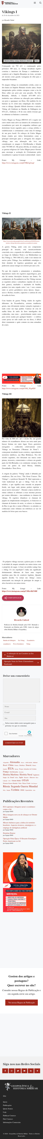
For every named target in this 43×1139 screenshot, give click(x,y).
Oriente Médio (16, 781)
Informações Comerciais (12, 1122)
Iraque (5, 777)
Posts (36, 61)
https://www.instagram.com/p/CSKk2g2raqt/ (18, 163)
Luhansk (5, 781)
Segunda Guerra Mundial (24, 786)
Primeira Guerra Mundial (10, 783)
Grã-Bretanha (14, 772)
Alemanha (15, 762)
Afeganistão (6, 762)
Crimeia (16, 765)
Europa (16, 769)
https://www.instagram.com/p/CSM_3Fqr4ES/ (19, 388)
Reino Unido (26, 783)
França (6, 771)
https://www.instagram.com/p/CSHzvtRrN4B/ (19, 591)
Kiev (37, 777)
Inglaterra (36, 775)
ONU (9, 780)
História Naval (26, 774)
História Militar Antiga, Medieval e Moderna (18, 61)
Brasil (5, 765)
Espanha (5, 769)
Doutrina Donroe (9, 833)
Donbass (22, 765)
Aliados (22, 762)
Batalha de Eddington (9, 640)
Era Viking (21, 640)
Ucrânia (15, 789)
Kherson (32, 777)
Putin (20, 783)
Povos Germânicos (18, 644)
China (10, 765)
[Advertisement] (21, 189)
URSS (22, 790)
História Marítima (11, 774)
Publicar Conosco (9, 1115)
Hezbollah (21, 772)
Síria (4, 790)
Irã (8, 777)
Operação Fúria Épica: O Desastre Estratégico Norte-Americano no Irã (19, 839)
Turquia (8, 790)
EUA (11, 768)
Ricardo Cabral (9, 20)
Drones (34, 765)
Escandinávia (30, 640)
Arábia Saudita (28, 762)
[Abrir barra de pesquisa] (40, 3)
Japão (21, 777)
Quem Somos (8, 1108)
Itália (16, 777)
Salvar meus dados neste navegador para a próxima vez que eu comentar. (20, 724)
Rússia (6, 786)
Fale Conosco (8, 1119)
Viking (28, 644)
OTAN (25, 780)
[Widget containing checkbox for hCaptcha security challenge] (18, 733)
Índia (34, 790)
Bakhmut (35, 762)
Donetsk (28, 765)
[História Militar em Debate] (9, 3)
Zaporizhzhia (28, 790)
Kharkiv (26, 777)
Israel (12, 777)
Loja (4, 1112)
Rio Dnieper (34, 783)
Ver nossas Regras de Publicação (21, 1002)
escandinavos (7, 644)
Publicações (7, 1105)
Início (5, 1102)
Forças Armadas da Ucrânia (27, 769)
